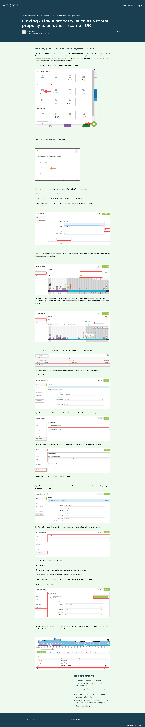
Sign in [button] (140, 6)
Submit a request (127, 6)
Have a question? (28, 16)
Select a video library (83, 706)
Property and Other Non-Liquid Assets (66, 16)
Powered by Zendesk (137, 725)
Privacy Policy (75, 719)
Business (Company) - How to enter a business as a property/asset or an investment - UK (89, 683)
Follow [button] (119, 32)
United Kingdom (43, 16)
